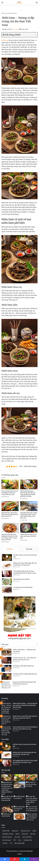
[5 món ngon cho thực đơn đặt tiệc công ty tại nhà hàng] (32, 809)
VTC (11, 843)
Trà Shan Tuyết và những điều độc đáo (25, 674)
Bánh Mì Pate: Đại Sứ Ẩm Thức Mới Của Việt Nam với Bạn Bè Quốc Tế (9, 514)
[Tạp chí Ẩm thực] (19, 2)
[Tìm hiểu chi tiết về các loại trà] (19, 799)
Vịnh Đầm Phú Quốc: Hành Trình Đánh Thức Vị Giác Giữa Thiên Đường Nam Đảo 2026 (28, 515)
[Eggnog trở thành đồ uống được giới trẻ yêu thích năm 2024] (6, 685)
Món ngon (13, 13)
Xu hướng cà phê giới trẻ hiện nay (23, 666)
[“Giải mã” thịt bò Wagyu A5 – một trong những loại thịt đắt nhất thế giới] (7, 809)
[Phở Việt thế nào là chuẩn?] (7, 581)
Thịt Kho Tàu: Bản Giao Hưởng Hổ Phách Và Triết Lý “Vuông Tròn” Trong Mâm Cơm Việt (9, 537)
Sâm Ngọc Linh (27, 840)
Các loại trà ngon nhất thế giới (22, 587)
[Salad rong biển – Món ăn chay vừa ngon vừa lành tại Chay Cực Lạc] (32, 817)
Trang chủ (6, 13)
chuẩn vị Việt (5, 830)
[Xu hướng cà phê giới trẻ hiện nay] (6, 668)
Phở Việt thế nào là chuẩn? (21, 579)
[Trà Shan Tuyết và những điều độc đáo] (6, 676)
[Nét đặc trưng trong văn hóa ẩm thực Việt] (7, 557)
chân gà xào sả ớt (25, 830)
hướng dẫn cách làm (7, 834)
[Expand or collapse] (35, 34)
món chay (17, 837)
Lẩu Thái (32, 834)
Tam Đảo (4, 843)
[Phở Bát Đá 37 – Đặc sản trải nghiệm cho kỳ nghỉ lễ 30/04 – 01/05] (32, 784)
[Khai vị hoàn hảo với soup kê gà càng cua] (19, 809)
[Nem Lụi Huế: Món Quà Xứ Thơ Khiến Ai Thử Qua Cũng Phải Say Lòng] (10, 484)
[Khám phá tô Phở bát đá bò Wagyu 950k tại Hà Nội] (7, 799)
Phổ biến (10, 549)
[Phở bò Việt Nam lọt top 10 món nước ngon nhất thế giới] (29, 528)
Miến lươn (4, 40)
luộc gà (17, 834)
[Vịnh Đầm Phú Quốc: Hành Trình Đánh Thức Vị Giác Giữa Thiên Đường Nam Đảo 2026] (29, 506)
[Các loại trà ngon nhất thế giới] (7, 589)
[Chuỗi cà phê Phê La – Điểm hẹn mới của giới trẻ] (6, 652)
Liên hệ (19, 854)
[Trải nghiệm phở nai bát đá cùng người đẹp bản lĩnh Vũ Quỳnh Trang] (7, 573)
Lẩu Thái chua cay (7, 837)
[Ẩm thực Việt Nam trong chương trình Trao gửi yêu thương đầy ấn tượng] (32, 800)
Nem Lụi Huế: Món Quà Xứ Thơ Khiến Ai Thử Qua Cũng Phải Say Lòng (9, 492)
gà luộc (34, 830)
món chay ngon (6, 840)
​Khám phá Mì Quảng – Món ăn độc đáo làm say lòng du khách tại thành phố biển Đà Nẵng (27, 493)
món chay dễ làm (27, 837)
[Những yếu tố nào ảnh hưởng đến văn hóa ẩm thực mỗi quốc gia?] (7, 565)
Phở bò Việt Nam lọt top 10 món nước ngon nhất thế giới (28, 536)
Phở (14, 840)
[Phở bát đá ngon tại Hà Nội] (7, 816)
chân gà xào (15, 830)
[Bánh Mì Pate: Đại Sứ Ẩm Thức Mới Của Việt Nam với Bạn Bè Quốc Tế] (10, 506)
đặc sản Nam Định (19, 843)
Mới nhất (29, 549)
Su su (19, 840)
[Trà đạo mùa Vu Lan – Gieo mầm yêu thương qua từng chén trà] (6, 660)
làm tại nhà (25, 834)
